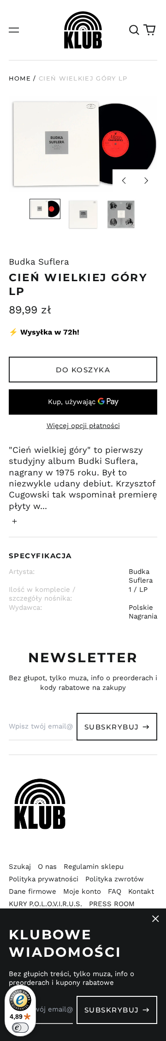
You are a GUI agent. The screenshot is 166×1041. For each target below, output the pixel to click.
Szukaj (20, 866)
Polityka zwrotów (114, 879)
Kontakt (141, 891)
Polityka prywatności (43, 879)
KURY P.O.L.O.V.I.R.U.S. (45, 904)
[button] (134, 30)
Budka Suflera (39, 262)
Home (20, 78)
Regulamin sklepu (94, 866)
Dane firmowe (32, 891)
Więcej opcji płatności (83, 426)
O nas (47, 866)
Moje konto (82, 891)
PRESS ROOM (112, 904)
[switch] (20, 1028)
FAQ (114, 891)
